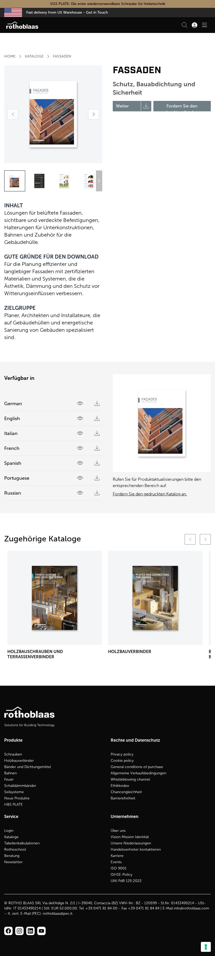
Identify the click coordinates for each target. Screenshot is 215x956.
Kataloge (34, 56)
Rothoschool (15, 849)
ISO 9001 (119, 868)
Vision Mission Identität (130, 837)
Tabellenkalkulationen (22, 843)
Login (8, 831)
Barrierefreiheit (123, 798)
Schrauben (13, 754)
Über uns (118, 831)
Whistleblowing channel (130, 779)
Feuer (9, 779)
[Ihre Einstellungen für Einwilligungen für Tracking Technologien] (206, 947)
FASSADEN (62, 56)
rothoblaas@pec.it (57, 913)
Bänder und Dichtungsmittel (27, 767)
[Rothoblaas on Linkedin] (19, 931)
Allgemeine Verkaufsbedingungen (138, 773)
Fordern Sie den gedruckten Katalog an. (150, 494)
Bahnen (10, 773)
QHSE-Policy (121, 875)
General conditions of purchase (137, 767)
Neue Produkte (17, 798)
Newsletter (13, 862)
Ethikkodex (120, 786)
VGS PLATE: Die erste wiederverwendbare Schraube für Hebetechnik (107, 4)
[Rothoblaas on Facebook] (8, 931)
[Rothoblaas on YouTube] (41, 931)
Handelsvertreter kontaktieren (136, 849)
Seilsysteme (14, 792)
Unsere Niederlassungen (131, 843)
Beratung (11, 856)
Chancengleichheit (126, 792)
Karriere (117, 856)
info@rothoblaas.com (191, 908)
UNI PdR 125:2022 (126, 881)
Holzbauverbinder (19, 761)
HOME (9, 56)
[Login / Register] (194, 25)
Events (116, 862)
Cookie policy (122, 761)
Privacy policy (122, 754)
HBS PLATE (13, 804)
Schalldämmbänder (20, 786)
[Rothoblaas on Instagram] (30, 931)
